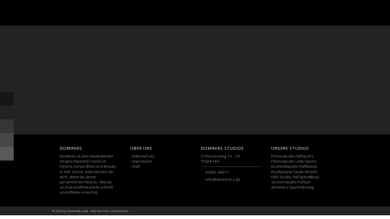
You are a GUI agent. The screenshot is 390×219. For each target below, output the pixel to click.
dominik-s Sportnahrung (292, 187)
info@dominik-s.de (223, 179)
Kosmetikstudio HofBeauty (294, 166)
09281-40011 (217, 172)
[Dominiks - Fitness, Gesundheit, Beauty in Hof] (82, 13)
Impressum (142, 161)
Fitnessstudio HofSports (292, 156)
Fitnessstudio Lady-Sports (294, 161)
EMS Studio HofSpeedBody (295, 176)
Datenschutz (143, 156)
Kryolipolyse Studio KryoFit (294, 171)
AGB (136, 166)
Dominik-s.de (78, 211)
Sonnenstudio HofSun (291, 181)
